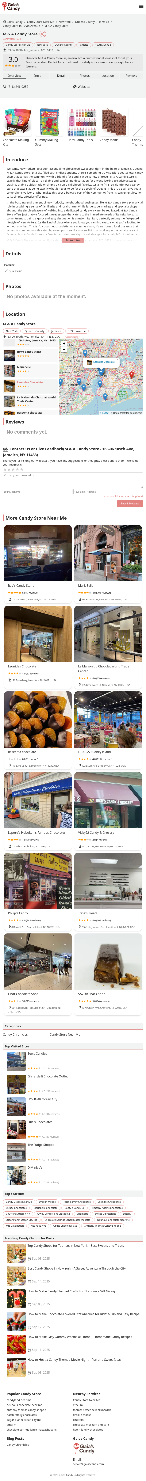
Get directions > (72, 337)
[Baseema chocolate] (38, 719)
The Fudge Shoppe (43, 1152)
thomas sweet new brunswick (92, 1410)
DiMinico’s (43, 1175)
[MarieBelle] (108, 553)
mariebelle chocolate (45, 1207)
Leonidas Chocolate (104, 361)
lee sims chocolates (109, 1201)
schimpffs (82, 1213)
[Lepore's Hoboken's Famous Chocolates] (38, 800)
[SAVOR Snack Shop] (108, 961)
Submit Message (130, 503)
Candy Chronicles (15, 1034)
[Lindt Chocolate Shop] (38, 961)
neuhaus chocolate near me (113, 1219)
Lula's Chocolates (43, 1129)
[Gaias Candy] (11, 6)
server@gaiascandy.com (88, 1464)
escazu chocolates (16, 1207)
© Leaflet (104, 412)
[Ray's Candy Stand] (38, 553)
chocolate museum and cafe (91, 1424)
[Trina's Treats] (108, 881)
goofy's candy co (74, 1207)
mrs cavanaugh (15, 1225)
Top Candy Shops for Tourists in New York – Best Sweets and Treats (76, 1252)
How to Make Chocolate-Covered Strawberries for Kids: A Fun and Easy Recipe (84, 1320)
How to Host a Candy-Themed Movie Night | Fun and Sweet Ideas (74, 1366)
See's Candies (44, 1061)
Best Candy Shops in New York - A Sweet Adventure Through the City (77, 1274)
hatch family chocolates (77, 1201)
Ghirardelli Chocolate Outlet (48, 1084)
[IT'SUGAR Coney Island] (108, 719)
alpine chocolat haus (65, 1225)
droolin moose (47, 1201)
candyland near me (19, 1400)
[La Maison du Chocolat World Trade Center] (108, 634)
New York (65, 22)
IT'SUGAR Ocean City (44, 1106)
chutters (78, 1420)
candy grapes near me (19, 1201)
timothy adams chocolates (107, 1207)
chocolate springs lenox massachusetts (67, 1219)
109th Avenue (103, 44)
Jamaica (104, 22)
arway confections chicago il (53, 1213)
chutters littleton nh (18, 1213)
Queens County (85, 22)
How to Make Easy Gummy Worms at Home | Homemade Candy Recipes (80, 1343)
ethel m (127, 1213)
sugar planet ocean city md (21, 1219)
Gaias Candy (14, 22)
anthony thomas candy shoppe (102, 1225)
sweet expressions (105, 1213)
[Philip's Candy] (38, 881)
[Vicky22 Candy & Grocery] (108, 800)
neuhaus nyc (38, 1225)
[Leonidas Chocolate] (38, 634)
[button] (131, 375)
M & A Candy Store (56, 26)
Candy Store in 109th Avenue (21, 26)
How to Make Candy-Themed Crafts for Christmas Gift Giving (71, 1297)
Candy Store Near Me (40, 22)
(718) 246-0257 (18, 87)
